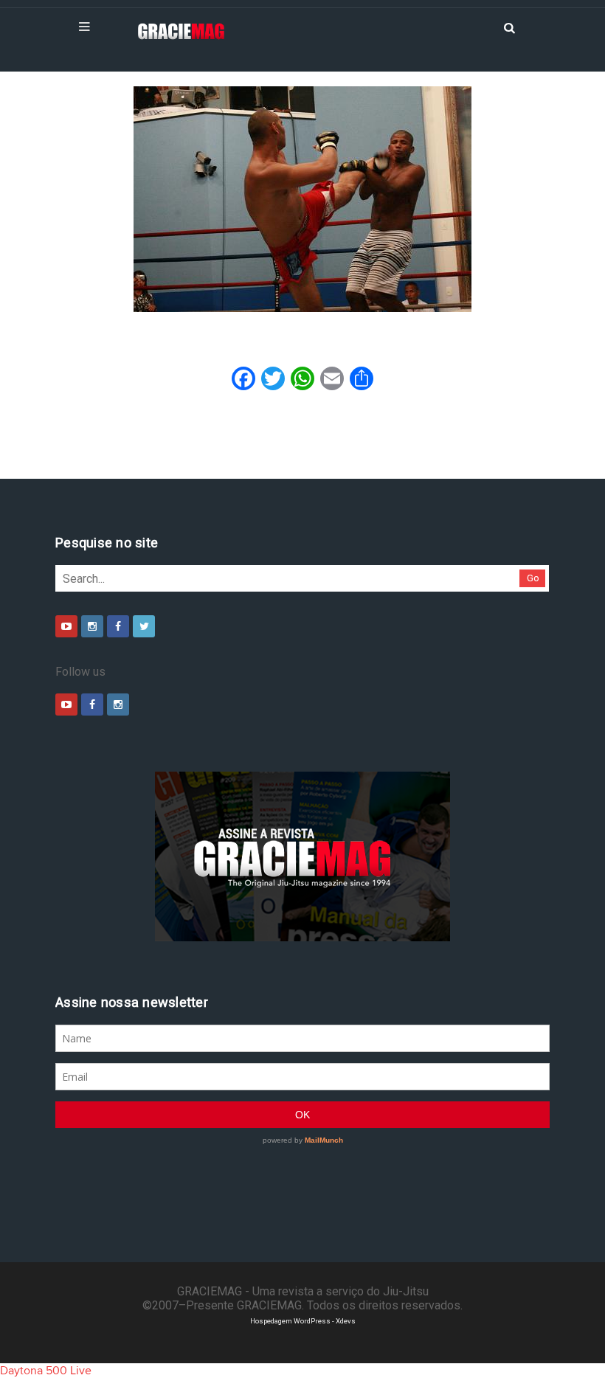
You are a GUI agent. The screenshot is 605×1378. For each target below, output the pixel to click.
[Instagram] (92, 626)
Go (533, 578)
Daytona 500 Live (45, 1370)
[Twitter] (144, 626)
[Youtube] (66, 626)
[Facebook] (118, 626)
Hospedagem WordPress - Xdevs (303, 1321)
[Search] (509, 26)
